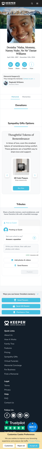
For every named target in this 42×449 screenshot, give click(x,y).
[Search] (32, 3)
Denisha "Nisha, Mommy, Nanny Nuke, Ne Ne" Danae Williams (21, 50)
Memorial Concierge (13, 365)
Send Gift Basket (22, 306)
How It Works (10, 339)
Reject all (21, 446)
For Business (9, 369)
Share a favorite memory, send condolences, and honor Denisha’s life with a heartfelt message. (21, 213)
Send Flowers (22, 300)
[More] (31, 64)
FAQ (6, 398)
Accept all (33, 446)
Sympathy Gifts (11, 357)
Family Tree (9, 344)
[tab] (10, 223)
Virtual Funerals (11, 361)
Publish (30, 272)
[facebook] (7, 415)
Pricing (7, 352)
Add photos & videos (22, 260)
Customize (9, 446)
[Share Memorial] (17, 64)
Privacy (7, 390)
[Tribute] (10, 64)
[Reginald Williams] (6, 83)
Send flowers (22, 265)
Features (8, 348)
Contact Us (9, 402)
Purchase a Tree (23, 312)
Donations (21, 105)
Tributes (20, 204)
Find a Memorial (11, 374)
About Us (8, 335)
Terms (7, 385)
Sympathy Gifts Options (21, 123)
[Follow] (24, 64)
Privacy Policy (34, 441)
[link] (21, 174)
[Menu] (37, 3)
